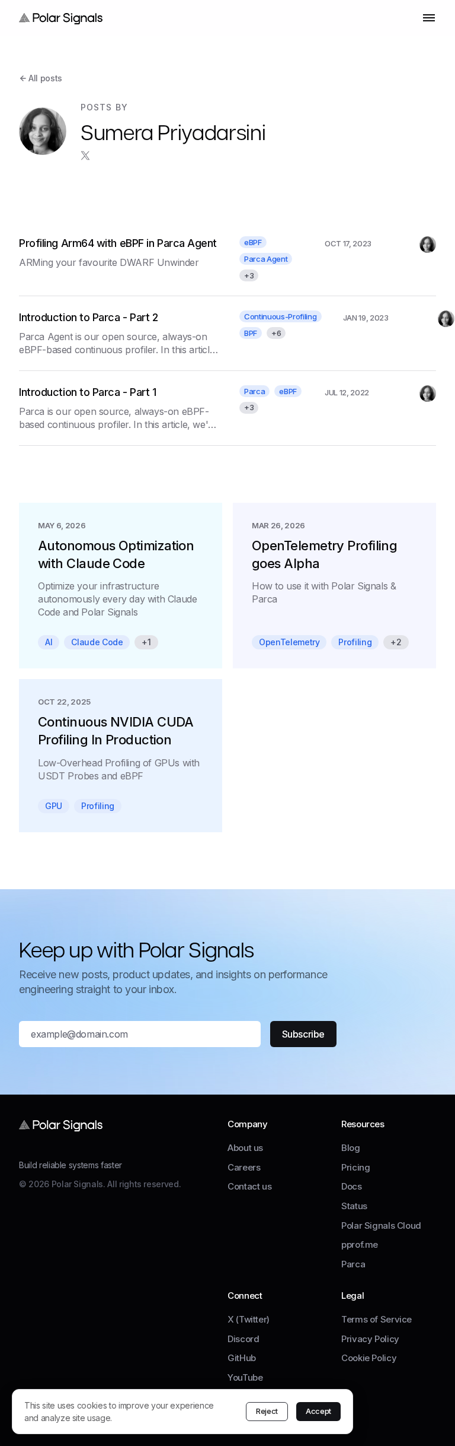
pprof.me (359, 1244)
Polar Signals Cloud (381, 1225)
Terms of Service (376, 1319)
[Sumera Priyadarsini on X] (85, 155)
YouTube (245, 1377)
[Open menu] (429, 17)
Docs (351, 1186)
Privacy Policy (370, 1338)
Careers (244, 1167)
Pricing (355, 1167)
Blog (350, 1147)
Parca (353, 1264)
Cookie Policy (368, 1357)
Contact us (249, 1186)
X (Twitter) (249, 1319)
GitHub (242, 1357)
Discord (243, 1338)
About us (245, 1147)
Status (354, 1206)
